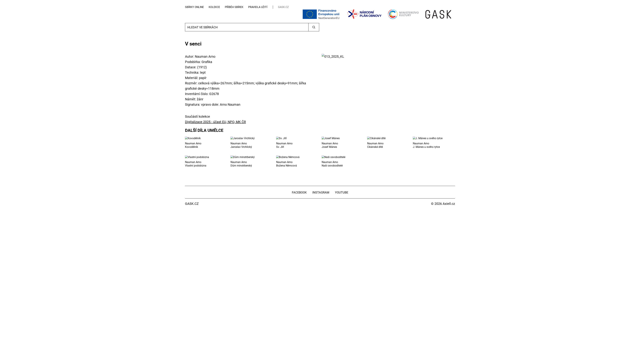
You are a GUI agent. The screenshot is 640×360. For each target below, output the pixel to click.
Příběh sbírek (234, 7)
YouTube (341, 192)
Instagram (320, 192)
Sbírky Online (194, 7)
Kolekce (214, 7)
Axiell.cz (449, 204)
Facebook (299, 192)
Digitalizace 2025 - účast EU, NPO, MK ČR (215, 122)
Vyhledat (313, 27)
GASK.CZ (283, 7)
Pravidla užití (257, 7)
